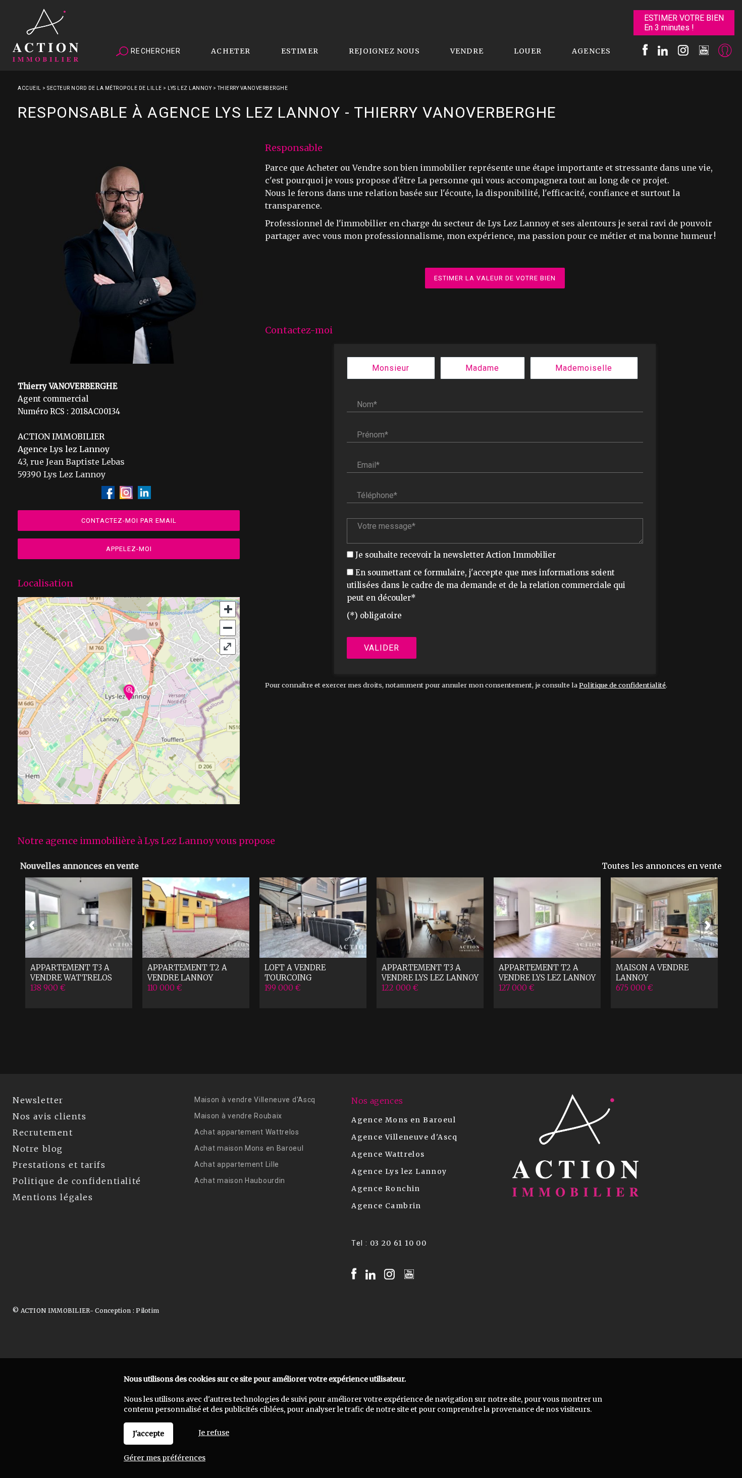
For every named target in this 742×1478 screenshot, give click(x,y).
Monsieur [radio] (390, 368)
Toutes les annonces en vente (662, 866)
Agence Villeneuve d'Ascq (404, 1137)
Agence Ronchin (385, 1188)
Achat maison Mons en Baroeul (249, 1148)
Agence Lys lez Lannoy (399, 1171)
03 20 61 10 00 (398, 1243)
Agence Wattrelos (388, 1154)
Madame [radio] (482, 368)
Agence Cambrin (386, 1205)
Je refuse (213, 1432)
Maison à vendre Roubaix (238, 1116)
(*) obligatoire (374, 615)
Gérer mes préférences (164, 1457)
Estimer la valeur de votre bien (495, 278)
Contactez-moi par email (129, 520)
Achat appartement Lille (236, 1164)
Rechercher (155, 51)
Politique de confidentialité (622, 685)
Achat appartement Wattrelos (246, 1132)
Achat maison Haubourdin (239, 1180)
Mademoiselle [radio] (583, 368)
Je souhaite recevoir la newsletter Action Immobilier (455, 555)
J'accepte (148, 1433)
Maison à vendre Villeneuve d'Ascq (254, 1100)
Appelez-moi (129, 549)
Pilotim (147, 1310)
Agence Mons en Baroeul (403, 1119)
